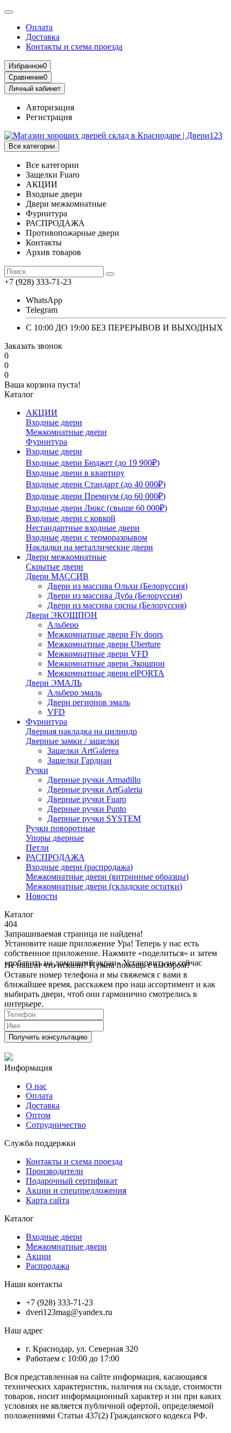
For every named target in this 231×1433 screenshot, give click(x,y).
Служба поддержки (40, 1143)
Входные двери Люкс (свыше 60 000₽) (96, 507)
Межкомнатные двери (66, 432)
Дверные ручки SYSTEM (94, 818)
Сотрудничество (56, 1124)
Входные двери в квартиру (75, 472)
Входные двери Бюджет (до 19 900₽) (93, 462)
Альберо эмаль (74, 692)
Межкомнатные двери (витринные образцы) (107, 876)
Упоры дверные (55, 837)
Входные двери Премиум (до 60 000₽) (95, 496)
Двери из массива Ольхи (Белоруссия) (117, 586)
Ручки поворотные (60, 828)
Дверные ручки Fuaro (86, 799)
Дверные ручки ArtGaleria (94, 789)
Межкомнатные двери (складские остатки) (104, 886)
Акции (38, 1256)
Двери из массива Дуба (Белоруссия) (114, 595)
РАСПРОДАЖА (55, 857)
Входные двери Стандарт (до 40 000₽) (95, 484)
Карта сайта (47, 1200)
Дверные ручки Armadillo (94, 779)
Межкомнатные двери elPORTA (105, 673)
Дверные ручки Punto (86, 808)
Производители (54, 1171)
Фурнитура (46, 441)
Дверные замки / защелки (72, 741)
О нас (36, 1086)
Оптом (38, 1115)
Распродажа (47, 1265)
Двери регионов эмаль (88, 702)
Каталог (19, 1218)
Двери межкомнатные (66, 556)
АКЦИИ (41, 412)
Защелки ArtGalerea (83, 750)
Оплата (39, 27)
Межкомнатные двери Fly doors (105, 634)
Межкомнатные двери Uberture (104, 644)
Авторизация (50, 107)
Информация (28, 1067)
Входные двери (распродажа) (79, 867)
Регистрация (49, 117)
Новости (41, 896)
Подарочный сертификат (72, 1180)
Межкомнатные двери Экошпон (106, 663)
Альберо (62, 624)
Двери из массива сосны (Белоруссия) (116, 605)
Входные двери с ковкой (71, 518)
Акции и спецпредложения (76, 1190)
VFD (56, 711)
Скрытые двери (54, 566)
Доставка (43, 36)
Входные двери (54, 422)
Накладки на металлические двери (89, 547)
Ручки (37, 770)
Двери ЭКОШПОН (61, 615)
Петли (37, 847)
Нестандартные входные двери (83, 527)
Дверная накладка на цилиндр (81, 731)
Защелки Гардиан (79, 760)
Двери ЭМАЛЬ (54, 682)
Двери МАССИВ (57, 576)
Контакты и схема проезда (74, 46)
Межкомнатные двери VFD (97, 653)
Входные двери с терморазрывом (86, 537)
